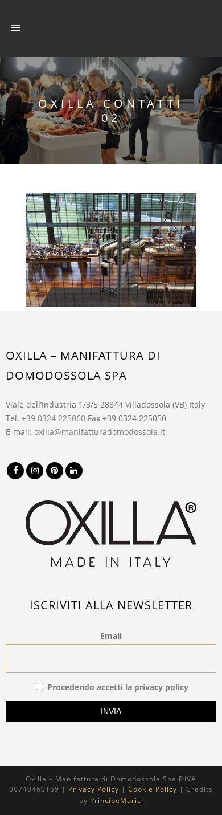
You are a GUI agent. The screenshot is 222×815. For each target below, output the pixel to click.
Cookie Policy (152, 789)
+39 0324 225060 (53, 418)
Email (111, 635)
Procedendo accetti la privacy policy (117, 687)
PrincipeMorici (116, 800)
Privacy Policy (93, 789)
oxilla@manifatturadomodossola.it (99, 431)
